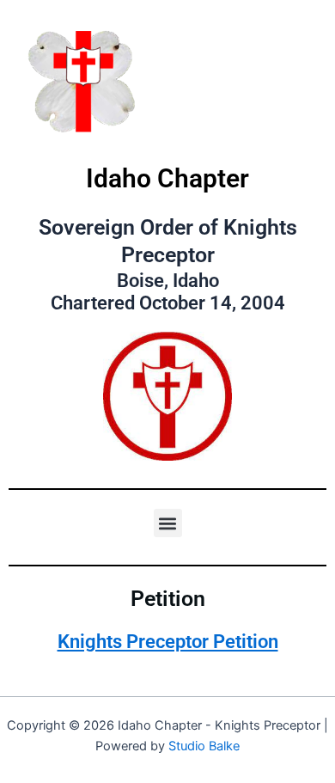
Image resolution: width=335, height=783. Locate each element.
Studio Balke (204, 746)
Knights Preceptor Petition (168, 641)
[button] (168, 523)
